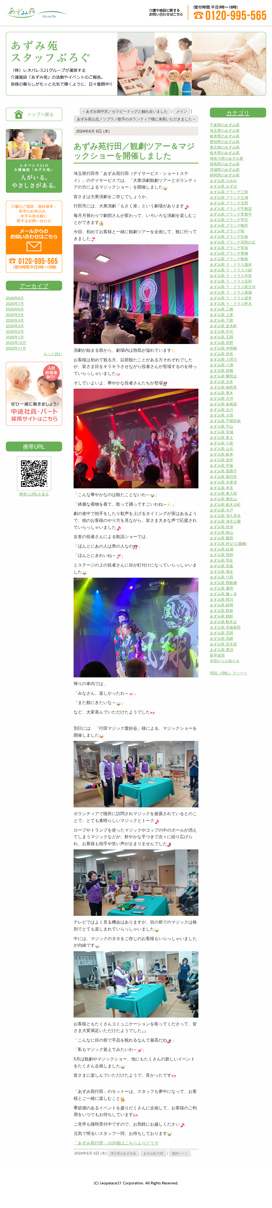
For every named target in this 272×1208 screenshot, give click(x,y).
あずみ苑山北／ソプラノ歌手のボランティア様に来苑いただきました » (136, 118)
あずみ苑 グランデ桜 (227, 230)
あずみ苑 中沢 (221, 331)
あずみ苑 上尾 (221, 314)
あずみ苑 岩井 (221, 459)
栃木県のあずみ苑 (225, 152)
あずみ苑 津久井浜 (225, 515)
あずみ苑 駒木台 (223, 621)
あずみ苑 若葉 (221, 565)
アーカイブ (34, 286)
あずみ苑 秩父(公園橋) (228, 543)
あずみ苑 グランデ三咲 (229, 191)
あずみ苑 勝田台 (223, 376)
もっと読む (53, 353)
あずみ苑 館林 (221, 610)
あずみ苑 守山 (221, 426)
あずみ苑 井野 (221, 342)
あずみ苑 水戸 (221, 510)
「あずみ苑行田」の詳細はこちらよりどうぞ (116, 1143)
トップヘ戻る (34, 114)
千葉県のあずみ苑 (225, 124)
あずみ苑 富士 (221, 437)
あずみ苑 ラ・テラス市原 (231, 275)
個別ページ (180, 1153)
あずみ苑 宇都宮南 (225, 420)
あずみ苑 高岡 (221, 632)
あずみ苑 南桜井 (223, 387)
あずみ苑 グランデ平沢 (229, 219)
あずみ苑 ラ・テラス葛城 (231, 292)
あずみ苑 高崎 (221, 638)
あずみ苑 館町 (221, 616)
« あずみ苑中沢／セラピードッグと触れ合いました (125, 111)
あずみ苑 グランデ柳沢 (229, 225)
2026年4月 (15, 320)
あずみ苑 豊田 (221, 588)
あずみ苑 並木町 (223, 325)
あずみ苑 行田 (153, 1153)
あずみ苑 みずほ (223, 186)
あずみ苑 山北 (221, 448)
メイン (181, 111)
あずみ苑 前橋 (221, 370)
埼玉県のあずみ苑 (123, 1153)
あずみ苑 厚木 (221, 392)
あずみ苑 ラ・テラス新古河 (233, 286)
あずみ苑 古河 (221, 398)
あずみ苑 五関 (221, 336)
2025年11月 (16, 348)
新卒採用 (217, 655)
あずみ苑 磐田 (221, 537)
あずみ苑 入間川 (223, 359)
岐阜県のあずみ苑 (225, 136)
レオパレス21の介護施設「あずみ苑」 (34, 161)
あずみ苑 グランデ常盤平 (231, 214)
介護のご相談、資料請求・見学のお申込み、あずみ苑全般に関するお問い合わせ (34, 237)
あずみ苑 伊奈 (221, 353)
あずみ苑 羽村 (221, 554)
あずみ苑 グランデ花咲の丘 (233, 242)
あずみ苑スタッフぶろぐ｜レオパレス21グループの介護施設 (36, 16)
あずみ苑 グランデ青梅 (229, 253)
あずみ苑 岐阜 (221, 454)
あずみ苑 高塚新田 (225, 627)
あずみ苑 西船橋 (223, 582)
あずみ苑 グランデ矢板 (229, 236)
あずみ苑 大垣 (221, 415)
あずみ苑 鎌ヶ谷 (223, 593)
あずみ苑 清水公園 (225, 521)
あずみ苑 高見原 (223, 644)
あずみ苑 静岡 (221, 604)
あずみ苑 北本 (221, 381)
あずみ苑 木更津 (223, 482)
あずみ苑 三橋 (221, 309)
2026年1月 (15, 336)
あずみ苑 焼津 (221, 526)
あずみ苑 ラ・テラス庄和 (231, 281)
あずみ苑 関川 (221, 599)
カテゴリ (238, 112)
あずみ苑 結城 (221, 549)
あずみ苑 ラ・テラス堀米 (231, 264)
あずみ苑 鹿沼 (221, 649)
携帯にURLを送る (34, 494)
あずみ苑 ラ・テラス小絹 (231, 269)
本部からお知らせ (225, 660)
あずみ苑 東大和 (223, 493)
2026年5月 (15, 314)
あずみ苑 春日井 (223, 476)
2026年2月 (15, 331)
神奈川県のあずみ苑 (226, 158)
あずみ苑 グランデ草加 (229, 247)
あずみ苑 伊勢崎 (223, 348)
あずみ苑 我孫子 (223, 470)
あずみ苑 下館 (221, 320)
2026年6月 (15, 309)
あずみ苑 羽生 (221, 560)
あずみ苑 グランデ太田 (229, 202)
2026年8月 (15, 297)
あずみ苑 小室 (221, 443)
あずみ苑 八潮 (221, 364)
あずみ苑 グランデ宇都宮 (231, 208)
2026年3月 (15, 325)
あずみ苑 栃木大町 (225, 504)
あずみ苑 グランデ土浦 (229, 197)
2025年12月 (16, 342)
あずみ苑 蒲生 (221, 571)
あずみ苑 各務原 (223, 403)
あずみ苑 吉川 (221, 409)
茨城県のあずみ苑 (225, 169)
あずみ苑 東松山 (223, 498)
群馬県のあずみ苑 (225, 163)
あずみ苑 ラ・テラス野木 (231, 303)
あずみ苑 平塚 (221, 465)
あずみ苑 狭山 (221, 532)
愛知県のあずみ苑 (225, 141)
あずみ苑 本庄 (221, 487)
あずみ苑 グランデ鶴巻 (229, 258)
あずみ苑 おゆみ (223, 180)
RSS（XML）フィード (228, 673)
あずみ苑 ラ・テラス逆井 (231, 297)
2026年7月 (15, 303)
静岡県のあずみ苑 (225, 175)
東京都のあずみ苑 (225, 147)
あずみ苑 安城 (221, 431)
